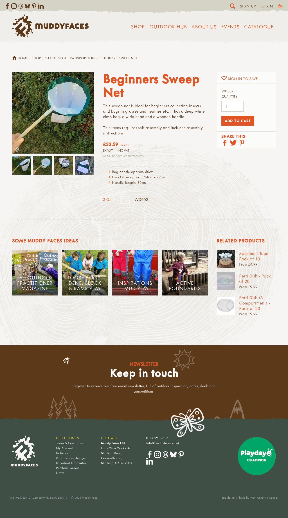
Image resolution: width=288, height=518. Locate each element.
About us (204, 26)
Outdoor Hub (168, 26)
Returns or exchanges (71, 458)
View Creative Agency (264, 497)
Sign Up (248, 6)
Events (230, 26)
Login (267, 6)
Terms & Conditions (69, 443)
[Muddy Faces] (50, 36)
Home (23, 58)
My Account (64, 448)
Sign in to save (243, 78)
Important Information (72, 463)
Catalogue (259, 26)
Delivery (62, 453)
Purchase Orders (67, 468)
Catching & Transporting (70, 58)
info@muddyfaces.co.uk (163, 443)
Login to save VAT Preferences (123, 156)
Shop (138, 26)
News (60, 472)
